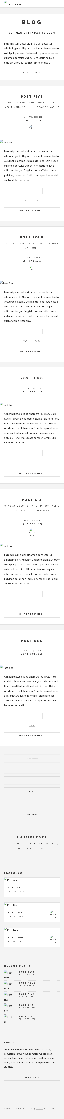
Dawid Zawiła (11, 1111)
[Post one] (32, 667)
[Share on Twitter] (28, 190)
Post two (31, 378)
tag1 (38, 200)
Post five (32, 96)
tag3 (26, 200)
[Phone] (21, 1099)
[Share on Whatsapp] (38, 190)
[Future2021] (32, 822)
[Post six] (32, 546)
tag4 (38, 341)
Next (32, 791)
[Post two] (32, 405)
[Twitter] (5, 1099)
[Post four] (32, 283)
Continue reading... (32, 211)
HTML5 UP (38, 1108)
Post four (32, 237)
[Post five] (32, 142)
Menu (58, 4)
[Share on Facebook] (19, 190)
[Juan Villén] (32, 129)
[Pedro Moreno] (32, 532)
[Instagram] (16, 1099)
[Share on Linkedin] (47, 190)
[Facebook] (10, 1099)
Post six (32, 500)
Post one (32, 641)
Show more (32, 1077)
